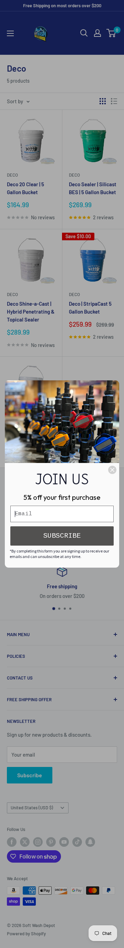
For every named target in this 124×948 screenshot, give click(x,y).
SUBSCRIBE (62, 536)
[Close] (112, 470)
